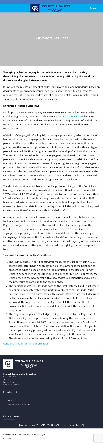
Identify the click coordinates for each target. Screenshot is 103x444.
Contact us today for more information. (26, 343)
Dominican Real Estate (71, 116)
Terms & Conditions (91, 434)
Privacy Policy (75, 434)
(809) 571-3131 (12, 400)
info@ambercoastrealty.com (18, 404)
